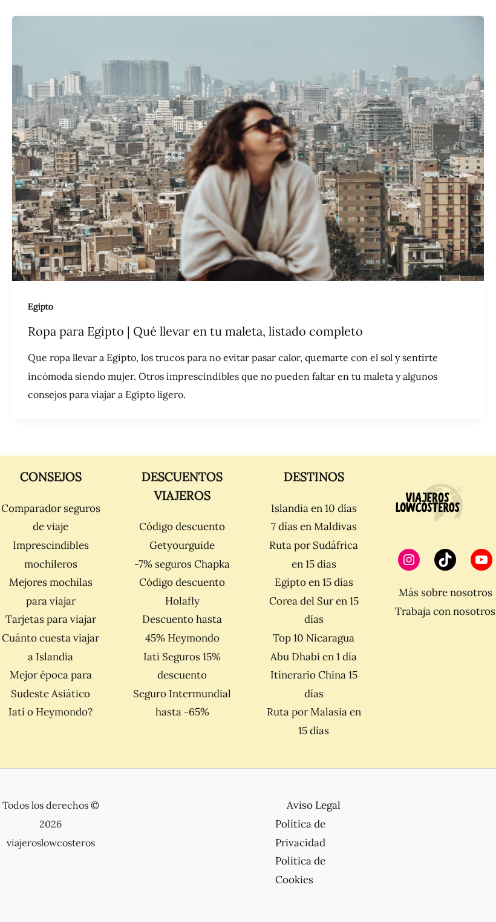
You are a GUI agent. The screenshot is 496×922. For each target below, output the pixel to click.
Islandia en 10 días (314, 508)
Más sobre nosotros (445, 592)
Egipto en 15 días (314, 582)
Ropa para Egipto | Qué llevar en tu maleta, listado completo (195, 331)
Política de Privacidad (300, 833)
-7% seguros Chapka (182, 564)
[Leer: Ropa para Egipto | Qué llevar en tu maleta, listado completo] (248, 147)
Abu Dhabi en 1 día (313, 656)
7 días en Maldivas (314, 526)
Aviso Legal (314, 805)
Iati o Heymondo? (50, 711)
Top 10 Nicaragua (313, 638)
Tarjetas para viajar (50, 619)
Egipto (40, 306)
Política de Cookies (300, 870)
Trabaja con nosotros (445, 611)
